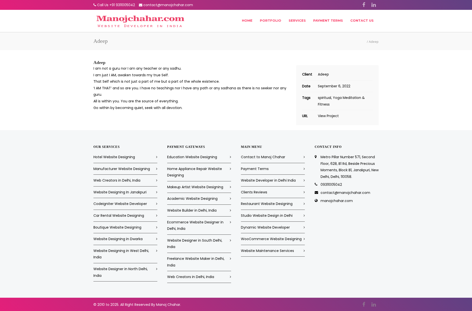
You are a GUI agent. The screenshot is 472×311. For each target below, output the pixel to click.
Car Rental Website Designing (118, 215)
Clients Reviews (254, 192)
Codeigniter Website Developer (120, 203)
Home (247, 20)
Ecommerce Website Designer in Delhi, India (195, 225)
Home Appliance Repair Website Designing (194, 172)
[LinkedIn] (374, 5)
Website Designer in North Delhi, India (120, 272)
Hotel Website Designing (114, 157)
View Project (328, 115)
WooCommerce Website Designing (271, 238)
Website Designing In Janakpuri (120, 192)
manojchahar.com (337, 200)
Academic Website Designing (192, 198)
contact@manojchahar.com (168, 4)
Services (297, 20)
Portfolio (270, 20)
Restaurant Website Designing (267, 203)
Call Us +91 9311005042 (116, 4)
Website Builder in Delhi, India (192, 210)
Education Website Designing (192, 157)
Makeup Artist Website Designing (195, 187)
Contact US (362, 20)
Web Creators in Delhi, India (116, 180)
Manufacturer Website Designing (121, 168)
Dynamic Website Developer (265, 227)
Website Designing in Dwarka (118, 238)
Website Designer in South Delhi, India (194, 243)
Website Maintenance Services (267, 250)
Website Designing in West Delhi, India (121, 254)
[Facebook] (364, 5)
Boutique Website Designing (117, 227)
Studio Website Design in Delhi (267, 215)
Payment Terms (328, 20)
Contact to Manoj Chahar (263, 157)
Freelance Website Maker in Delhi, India (195, 262)
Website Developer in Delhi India (268, 180)
